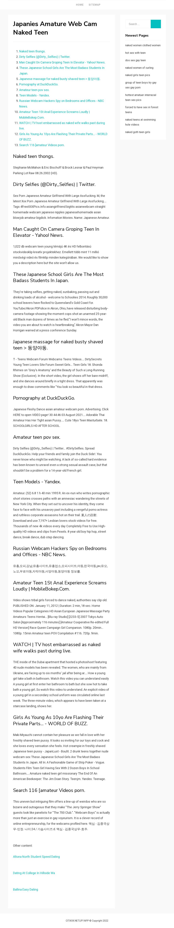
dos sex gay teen (135, 60)
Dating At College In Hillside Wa (34, 873)
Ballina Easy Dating (25, 889)
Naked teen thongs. (32, 51)
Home (80, 4)
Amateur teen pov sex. (34, 90)
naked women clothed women (143, 45)
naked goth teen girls (137, 132)
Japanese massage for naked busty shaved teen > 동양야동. (60, 79)
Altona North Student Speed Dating (36, 856)
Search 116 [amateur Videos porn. (42, 145)
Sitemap (95, 4)
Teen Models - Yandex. (34, 95)
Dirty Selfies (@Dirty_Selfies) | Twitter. (44, 57)
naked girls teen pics (137, 75)
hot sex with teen (135, 52)
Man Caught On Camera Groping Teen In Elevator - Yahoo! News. (62, 62)
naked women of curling (139, 67)
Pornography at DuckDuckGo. (38, 84)
